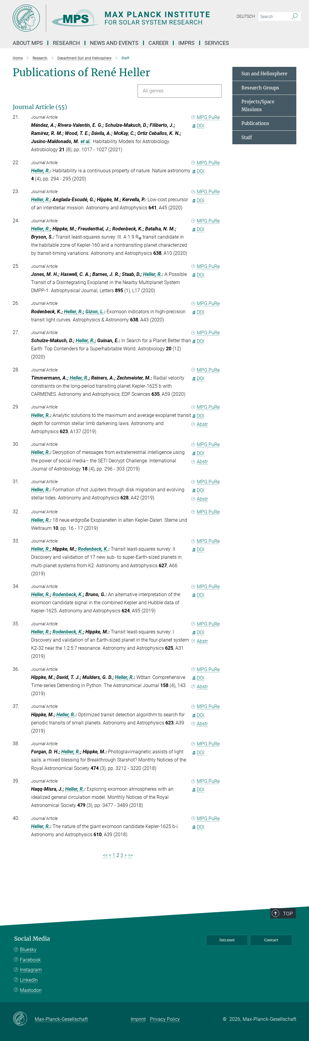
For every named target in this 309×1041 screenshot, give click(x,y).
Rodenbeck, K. (93, 549)
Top (288, 914)
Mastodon (31, 990)
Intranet (227, 940)
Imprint (138, 1019)
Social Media (32, 938)
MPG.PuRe (208, 117)
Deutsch (246, 16)
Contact (271, 940)
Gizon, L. (94, 311)
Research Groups (260, 88)
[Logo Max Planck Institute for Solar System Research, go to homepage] (126, 18)
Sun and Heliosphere (264, 74)
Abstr (202, 424)
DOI (200, 126)
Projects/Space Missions (257, 105)
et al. (86, 141)
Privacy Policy (165, 1019)
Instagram (31, 970)
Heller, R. (40, 171)
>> (130, 855)
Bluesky (28, 949)
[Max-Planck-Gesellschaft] (24, 1019)
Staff (246, 137)
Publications (255, 123)
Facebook (30, 960)
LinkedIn (29, 980)
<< (105, 855)
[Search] (294, 16)
